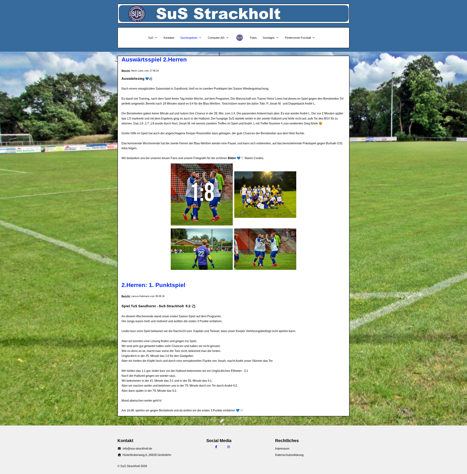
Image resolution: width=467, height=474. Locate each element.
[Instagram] (228, 446)
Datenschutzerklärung (289, 454)
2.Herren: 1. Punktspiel (153, 285)
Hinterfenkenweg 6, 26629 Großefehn (147, 454)
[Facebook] (216, 446)
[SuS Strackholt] (239, 37)
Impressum (282, 448)
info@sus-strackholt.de (137, 448)
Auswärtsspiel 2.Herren (154, 59)
